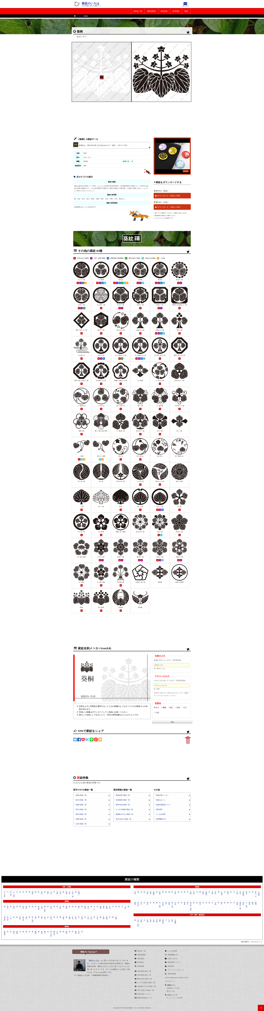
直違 (147, 920)
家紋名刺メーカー (162, 795)
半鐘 (194, 892)
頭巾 (141, 903)
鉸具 (175, 892)
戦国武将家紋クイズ (163, 805)
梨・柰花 (32, 919)
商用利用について (174, 962)
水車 (153, 920)
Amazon (185, 171)
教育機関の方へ (161, 819)
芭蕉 (51, 918)
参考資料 (176, 11)
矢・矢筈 (246, 905)
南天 (45, 918)
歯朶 (103, 907)
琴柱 (240, 892)
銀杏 (26, 907)
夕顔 (91, 918)
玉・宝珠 (160, 905)
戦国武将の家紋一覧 (123, 795)
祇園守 (206, 893)
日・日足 (4, 894)
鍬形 (228, 892)
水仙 (110, 907)
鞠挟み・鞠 (240, 905)
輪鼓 (249, 903)
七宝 (51, 892)
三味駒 (259, 893)
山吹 (88, 918)
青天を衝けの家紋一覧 (123, 819)
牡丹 (72, 918)
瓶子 (221, 903)
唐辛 (26, 918)
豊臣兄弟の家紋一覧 (123, 805)
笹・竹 (94, 908)
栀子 (79, 907)
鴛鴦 (17, 932)
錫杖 (135, 903)
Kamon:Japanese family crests (176, 977)
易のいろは (170, 991)
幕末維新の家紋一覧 (123, 800)
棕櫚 (106, 907)
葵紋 (79, 16)
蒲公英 (4, 918)
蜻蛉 (66, 932)
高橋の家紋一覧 (81, 805)
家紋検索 (140, 966)
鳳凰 (76, 932)
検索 (186, 11)
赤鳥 (135, 892)
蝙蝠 (35, 932)
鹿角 (41, 932)
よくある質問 (160, 814)
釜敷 (203, 892)
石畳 (141, 920)
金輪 (191, 892)
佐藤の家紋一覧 (81, 795)
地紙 (169, 903)
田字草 (23, 918)
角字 (172, 920)
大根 (125, 907)
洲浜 (147, 903)
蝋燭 (255, 903)
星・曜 (11, 893)
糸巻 (147, 892)
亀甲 (48, 892)
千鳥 (57, 932)
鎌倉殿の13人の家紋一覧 (124, 814)
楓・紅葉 (45, 909)
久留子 (221, 893)
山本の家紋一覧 (81, 824)
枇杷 (63, 918)
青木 (7, 907)
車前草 (38, 908)
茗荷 (82, 918)
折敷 (160, 892)
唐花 (41, 892)
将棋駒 (243, 893)
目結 (69, 892)
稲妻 (32, 892)
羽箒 (200, 903)
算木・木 (255, 894)
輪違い (79, 893)
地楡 (116, 918)
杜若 (51, 907)
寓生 (76, 918)
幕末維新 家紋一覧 (144, 975)
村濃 (66, 892)
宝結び (163, 904)
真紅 (171, 707)
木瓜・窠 (72, 894)
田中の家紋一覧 (81, 809)
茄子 (35, 918)
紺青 (178, 707)
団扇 (150, 892)
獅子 (45, 932)
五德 (237, 892)
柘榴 (100, 907)
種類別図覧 (151, 11)
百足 (79, 932)
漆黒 (164, 707)
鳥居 (150, 920)
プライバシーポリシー (175, 970)
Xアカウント (170, 981)
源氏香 (163, 921)
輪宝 (252, 903)
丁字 (11, 918)
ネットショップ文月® (174, 998)
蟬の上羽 (51, 934)
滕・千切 (172, 905)
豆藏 (237, 903)
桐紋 (113, 145)
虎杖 (23, 907)
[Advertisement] (132, 118)
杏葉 (212, 892)
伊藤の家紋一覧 (81, 819)
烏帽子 (153, 893)
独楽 (246, 892)
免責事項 (170, 966)
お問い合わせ (172, 958)
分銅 (215, 903)
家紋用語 (164, 11)
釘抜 (215, 892)
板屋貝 (4, 933)
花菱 (57, 892)
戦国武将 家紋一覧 (144, 971)
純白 (157, 707)
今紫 (157, 712)
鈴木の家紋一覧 (81, 800)
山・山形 (14, 894)
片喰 (60, 907)
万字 (169, 920)
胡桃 (85, 907)
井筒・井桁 (138, 923)
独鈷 (184, 903)
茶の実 (7, 918)
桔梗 (66, 907)
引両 (60, 892)
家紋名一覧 (138, 11)
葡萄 (69, 918)
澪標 (156, 920)
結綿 (243, 903)
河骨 (88, 907)
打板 (175, 903)
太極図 (175, 921)
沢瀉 (41, 907)
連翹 (106, 918)
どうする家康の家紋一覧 (124, 809)
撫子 (41, 918)
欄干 (160, 920)
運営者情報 (171, 974)
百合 (97, 918)
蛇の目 (138, 904)
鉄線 (20, 918)
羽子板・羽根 (191, 906)
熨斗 (187, 903)
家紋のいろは (91, 3)
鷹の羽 (54, 933)
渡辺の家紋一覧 (81, 814)
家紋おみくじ (160, 800)
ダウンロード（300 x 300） (169, 195)
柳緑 (185, 707)
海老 (14, 932)
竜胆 (103, 918)
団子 (166, 903)
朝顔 (14, 907)
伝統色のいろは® (173, 988)
